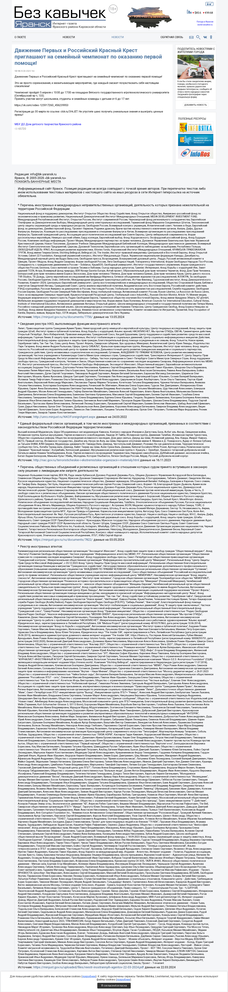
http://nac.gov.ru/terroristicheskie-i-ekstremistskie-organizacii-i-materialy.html (86, 460)
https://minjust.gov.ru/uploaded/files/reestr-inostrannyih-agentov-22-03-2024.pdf (88, 967)
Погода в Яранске (205, 22)
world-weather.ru (205, 25)
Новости (69, 37)
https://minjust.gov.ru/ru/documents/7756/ (63, 317)
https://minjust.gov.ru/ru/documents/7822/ (63, 540)
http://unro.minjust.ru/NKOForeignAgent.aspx (64, 417)
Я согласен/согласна (114, 985)
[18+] (60, 17)
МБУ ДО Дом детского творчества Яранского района (48, 124)
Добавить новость (195, 105)
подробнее (89, 976)
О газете (20, 37)
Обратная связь (172, 37)
